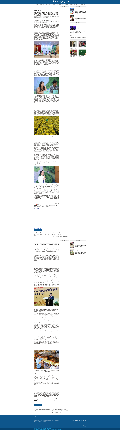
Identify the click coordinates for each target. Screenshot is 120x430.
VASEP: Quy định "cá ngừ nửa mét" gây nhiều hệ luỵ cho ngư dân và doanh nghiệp (46, 253)
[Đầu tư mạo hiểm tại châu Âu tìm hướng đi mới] (72, 19)
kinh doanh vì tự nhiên (48, 205)
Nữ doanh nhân (77, 39)
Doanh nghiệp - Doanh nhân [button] (58, 4)
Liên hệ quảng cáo (82, 421)
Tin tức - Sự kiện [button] (39, 4)
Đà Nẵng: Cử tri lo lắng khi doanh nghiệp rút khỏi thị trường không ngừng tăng (41, 232)
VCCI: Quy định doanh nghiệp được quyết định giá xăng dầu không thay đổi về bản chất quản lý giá (42, 407)
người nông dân (39, 206)
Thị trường (37, 240)
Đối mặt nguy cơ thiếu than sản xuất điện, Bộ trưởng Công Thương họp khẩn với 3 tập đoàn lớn (80, 250)
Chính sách (42, 240)
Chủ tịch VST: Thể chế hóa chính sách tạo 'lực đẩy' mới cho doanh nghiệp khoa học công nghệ (80, 12)
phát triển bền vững (54, 205)
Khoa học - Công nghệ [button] (47, 4)
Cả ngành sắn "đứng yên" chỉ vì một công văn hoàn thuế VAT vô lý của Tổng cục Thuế (80, 253)
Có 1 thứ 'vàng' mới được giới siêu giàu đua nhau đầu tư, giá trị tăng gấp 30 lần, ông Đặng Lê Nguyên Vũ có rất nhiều (78, 35)
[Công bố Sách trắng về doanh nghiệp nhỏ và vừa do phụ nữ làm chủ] (72, 16)
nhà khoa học (43, 206)
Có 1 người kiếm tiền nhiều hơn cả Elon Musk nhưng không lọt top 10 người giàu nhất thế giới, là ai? (78, 32)
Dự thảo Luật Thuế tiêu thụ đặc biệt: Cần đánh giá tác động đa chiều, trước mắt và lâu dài (59, 412)
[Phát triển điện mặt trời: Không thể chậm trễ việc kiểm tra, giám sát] (72, 246)
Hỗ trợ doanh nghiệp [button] (69, 4)
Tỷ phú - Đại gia (77, 22)
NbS (43, 205)
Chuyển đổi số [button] (77, 4)
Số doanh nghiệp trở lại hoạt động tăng (57, 234)
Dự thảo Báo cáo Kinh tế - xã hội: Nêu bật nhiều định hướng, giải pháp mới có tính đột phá (59, 407)
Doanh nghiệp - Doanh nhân (40, 6)
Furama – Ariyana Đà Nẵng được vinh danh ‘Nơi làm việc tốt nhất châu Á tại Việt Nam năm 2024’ (60, 236)
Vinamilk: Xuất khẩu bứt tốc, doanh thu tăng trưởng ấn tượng (43, 16)
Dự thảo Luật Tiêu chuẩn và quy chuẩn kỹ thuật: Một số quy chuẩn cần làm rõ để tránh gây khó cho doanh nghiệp (60, 410)
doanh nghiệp (40, 205)
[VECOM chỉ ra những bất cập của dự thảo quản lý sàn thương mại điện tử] (72, 243)
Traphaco (47, 206)
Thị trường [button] (83, 4)
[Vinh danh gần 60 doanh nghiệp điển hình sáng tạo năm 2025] (72, 9)
